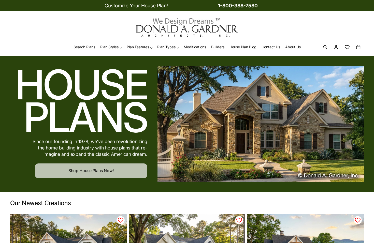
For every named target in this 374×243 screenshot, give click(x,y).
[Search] (325, 47)
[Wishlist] (347, 47)
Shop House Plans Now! (91, 170)
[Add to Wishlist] (120, 220)
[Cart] (358, 47)
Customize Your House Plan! (136, 6)
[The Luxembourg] (260, 123)
